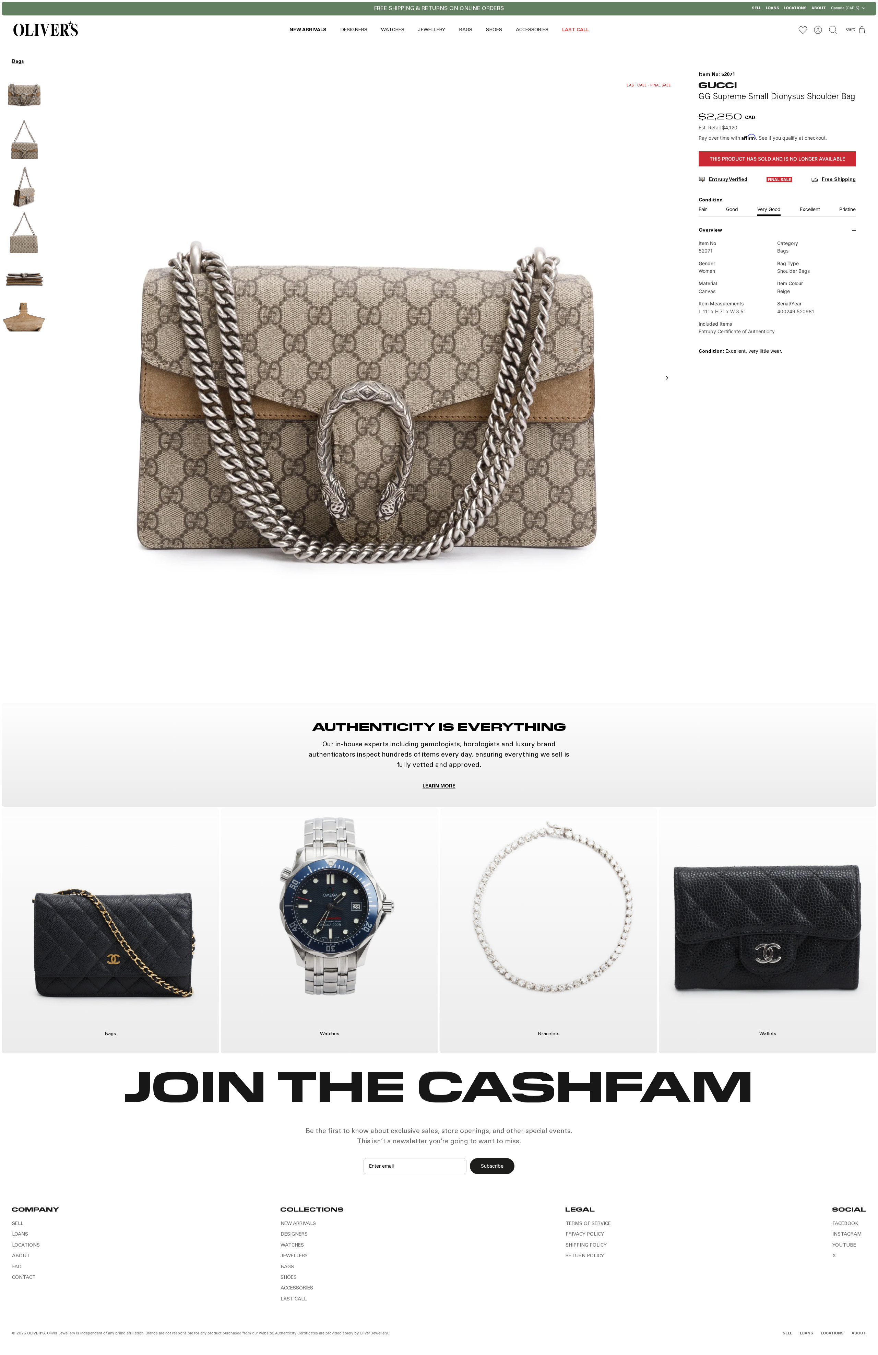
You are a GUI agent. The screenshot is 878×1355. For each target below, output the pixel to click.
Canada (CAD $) (845, 7)
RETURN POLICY (585, 1256)
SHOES (494, 30)
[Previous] (350, 8)
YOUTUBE (844, 1245)
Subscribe (492, 1166)
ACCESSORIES (532, 30)
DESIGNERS (353, 30)
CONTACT (24, 1277)
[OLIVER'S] (45, 29)
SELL (756, 8)
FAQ (17, 1267)
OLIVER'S (36, 1333)
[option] (364, 385)
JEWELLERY (431, 30)
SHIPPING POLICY (586, 1245)
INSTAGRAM (847, 1234)
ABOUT (818, 8)
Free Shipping (839, 179)
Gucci (717, 84)
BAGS (465, 30)
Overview (710, 230)
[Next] (527, 8)
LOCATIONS (795, 8)
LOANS (772, 8)
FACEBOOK (845, 1224)
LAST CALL (575, 30)
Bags (18, 61)
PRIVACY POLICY (585, 1234)
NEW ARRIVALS (308, 30)
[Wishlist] (802, 29)
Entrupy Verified (728, 179)
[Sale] (779, 181)
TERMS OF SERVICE (588, 1224)
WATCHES (392, 30)
